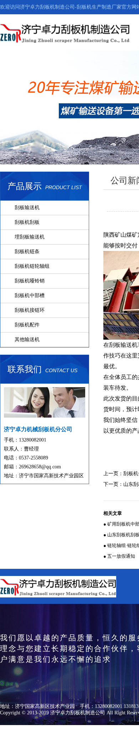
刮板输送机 (27, 207)
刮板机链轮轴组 (32, 266)
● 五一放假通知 (119, 556)
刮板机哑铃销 (30, 281)
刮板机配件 (27, 324)
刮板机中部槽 (30, 295)
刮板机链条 (27, 251)
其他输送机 (27, 339)
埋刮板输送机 (30, 237)
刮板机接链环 (30, 310)
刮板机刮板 (27, 222)
